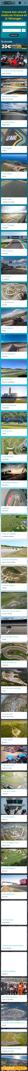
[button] (25, 3)
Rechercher (14, 35)
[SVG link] (8, 3)
